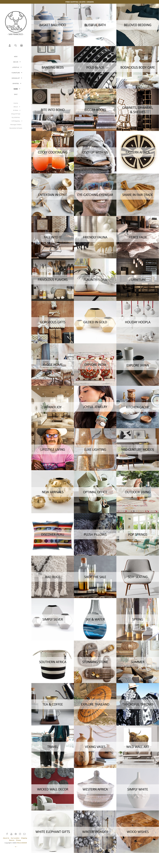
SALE (15, 94)
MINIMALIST (16, 78)
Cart (21, 45)
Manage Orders (15, 124)
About (16, 107)
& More (15, 110)
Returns (11, 840)
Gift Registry (15, 121)
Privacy (18, 840)
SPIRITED (16, 83)
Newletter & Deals (15, 128)
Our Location (15, 838)
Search (16, 45)
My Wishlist (16, 117)
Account (10, 45)
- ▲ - (15, 846)
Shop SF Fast (15, 114)
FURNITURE (16, 73)
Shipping (24, 838)
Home (16, 103)
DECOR (15, 62)
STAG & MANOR (21, 843)
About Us (6, 838)
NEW (15, 56)
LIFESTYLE (15, 67)
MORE (16, 89)
